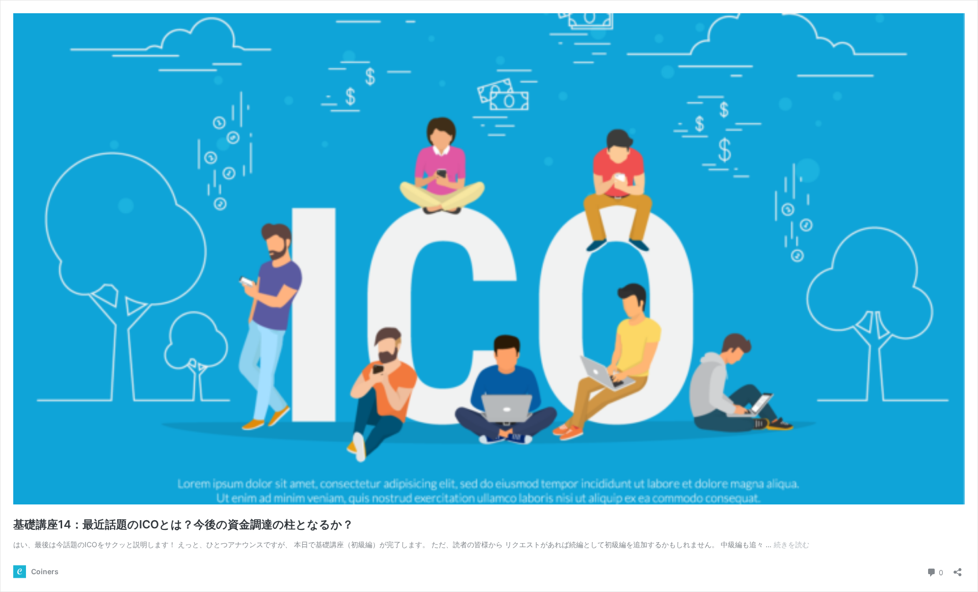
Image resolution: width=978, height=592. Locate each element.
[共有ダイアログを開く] (957, 569)
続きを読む (791, 544)
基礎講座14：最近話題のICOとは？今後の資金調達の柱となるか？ (183, 524)
